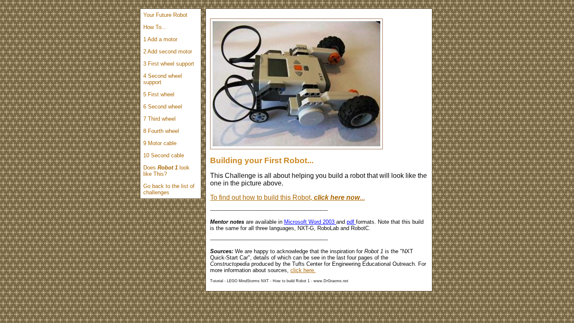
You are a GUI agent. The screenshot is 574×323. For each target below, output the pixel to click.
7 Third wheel (159, 119)
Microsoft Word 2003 (310, 222)
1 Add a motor (160, 39)
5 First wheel (158, 94)
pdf (351, 222)
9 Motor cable (159, 143)
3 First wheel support (168, 64)
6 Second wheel (162, 106)
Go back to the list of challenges (169, 189)
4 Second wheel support (162, 79)
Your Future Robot (165, 15)
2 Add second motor (167, 51)
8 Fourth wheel (161, 131)
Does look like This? (166, 170)
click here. (303, 270)
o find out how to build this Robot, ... (289, 197)
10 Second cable (163, 155)
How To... (154, 27)
